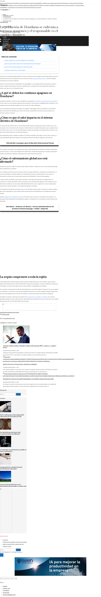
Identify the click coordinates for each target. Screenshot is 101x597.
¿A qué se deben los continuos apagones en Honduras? (19, 60)
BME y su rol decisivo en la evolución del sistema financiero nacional (22, 7)
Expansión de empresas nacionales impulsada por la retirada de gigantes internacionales (28, 379)
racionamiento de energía (12, 312)
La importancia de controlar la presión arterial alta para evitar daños (11, 468)
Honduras (2, 312)
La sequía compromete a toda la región (14, 70)
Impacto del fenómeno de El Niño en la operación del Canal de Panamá (19, 3)
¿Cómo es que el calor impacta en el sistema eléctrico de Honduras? (22, 63)
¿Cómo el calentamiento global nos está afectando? (18, 67)
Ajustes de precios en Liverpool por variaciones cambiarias (20, 364)
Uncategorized (4, 22)
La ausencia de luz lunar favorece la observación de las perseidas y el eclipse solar (13, 485)
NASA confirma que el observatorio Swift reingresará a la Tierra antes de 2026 (60, 3)
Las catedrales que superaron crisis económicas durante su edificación (10, 433)
